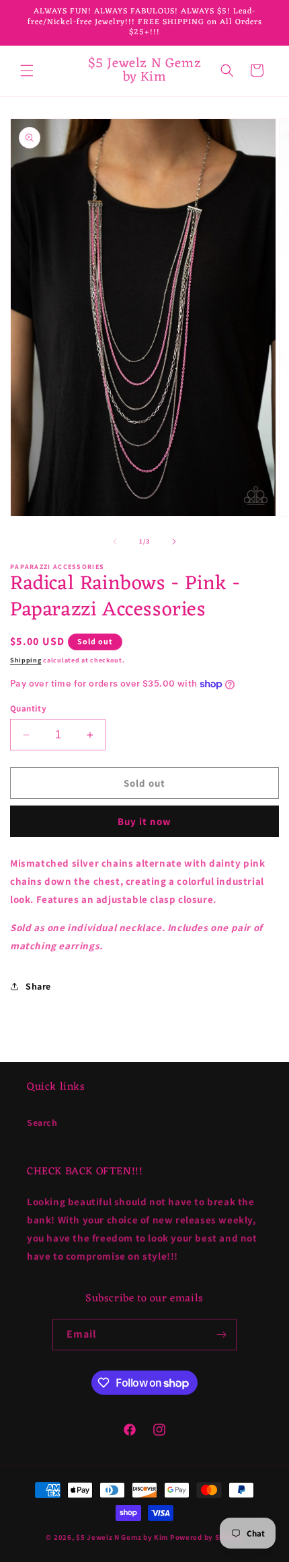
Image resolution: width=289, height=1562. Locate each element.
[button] (27, 70)
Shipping (26, 660)
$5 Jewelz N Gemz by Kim (122, 1537)
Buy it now (144, 821)
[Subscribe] (221, 1334)
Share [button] (38, 986)
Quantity (28, 708)
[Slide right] (174, 541)
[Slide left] (115, 541)
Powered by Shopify (206, 1537)
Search (42, 1123)
